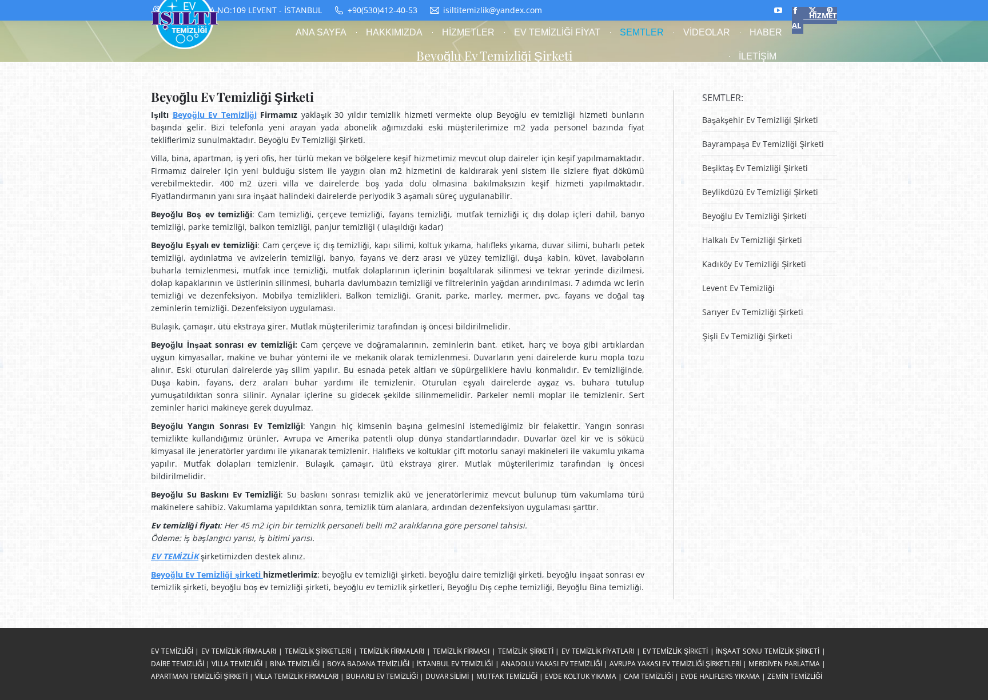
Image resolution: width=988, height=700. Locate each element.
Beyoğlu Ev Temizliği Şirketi (754, 215)
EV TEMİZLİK (174, 556)
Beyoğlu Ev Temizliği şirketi (207, 574)
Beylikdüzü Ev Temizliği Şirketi (760, 191)
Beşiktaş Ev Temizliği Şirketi (755, 167)
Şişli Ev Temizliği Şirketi (747, 336)
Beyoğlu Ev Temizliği (215, 114)
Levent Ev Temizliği (738, 288)
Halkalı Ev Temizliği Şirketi (752, 239)
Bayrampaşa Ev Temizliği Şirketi (763, 143)
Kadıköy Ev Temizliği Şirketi (754, 263)
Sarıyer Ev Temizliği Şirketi (752, 312)
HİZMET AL (814, 20)
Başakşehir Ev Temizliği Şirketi (760, 119)
